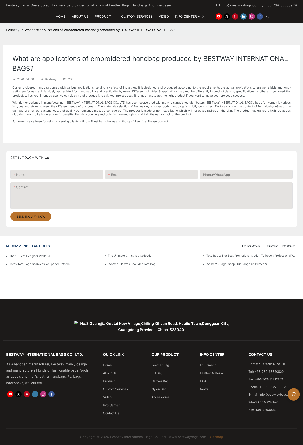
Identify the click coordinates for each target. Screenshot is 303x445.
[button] (203, 16)
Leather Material (251, 245)
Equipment (271, 245)
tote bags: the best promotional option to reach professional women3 (251, 255)
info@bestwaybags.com (240, 5)
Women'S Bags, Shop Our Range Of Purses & (236, 264)
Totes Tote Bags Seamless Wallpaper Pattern (39, 264)
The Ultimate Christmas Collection (130, 255)
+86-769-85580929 (281, 5)
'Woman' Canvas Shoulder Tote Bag (132, 264)
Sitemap (216, 437)
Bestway (12, 30)
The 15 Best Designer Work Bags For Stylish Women (31, 256)
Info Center (288, 245)
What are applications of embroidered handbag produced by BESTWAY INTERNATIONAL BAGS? (100, 30)
